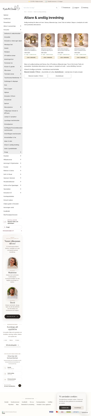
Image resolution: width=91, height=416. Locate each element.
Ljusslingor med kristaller (11, 120)
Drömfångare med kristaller (12, 134)
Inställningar (77, 407)
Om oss (32, 402)
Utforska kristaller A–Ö (8, 230)
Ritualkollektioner (9, 181)
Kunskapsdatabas (9, 196)
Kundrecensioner (15, 402)
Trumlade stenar (9, 74)
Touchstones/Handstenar (11, 77)
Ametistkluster (60, 76)
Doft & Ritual (8, 174)
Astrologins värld (9, 207)
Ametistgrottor (9, 59)
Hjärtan (6, 92)
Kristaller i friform (9, 96)
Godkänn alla (65, 407)
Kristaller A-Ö (8, 193)
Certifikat (50, 402)
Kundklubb (7, 211)
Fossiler (6, 167)
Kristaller (6, 30)
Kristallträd (7, 100)
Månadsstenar (8, 159)
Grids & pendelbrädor (10, 148)
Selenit (6, 48)
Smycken (6, 156)
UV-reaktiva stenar (9, 55)
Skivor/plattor (8, 107)
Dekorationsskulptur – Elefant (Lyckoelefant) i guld (30, 49)
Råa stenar (7, 70)
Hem (25, 11)
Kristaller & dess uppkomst (44, 404)
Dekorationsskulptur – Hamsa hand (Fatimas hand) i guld (64, 49)
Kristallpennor (8, 124)
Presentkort (7, 22)
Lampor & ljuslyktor (10, 117)
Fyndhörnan (7, 18)
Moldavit (7, 52)
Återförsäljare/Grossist (10, 215)
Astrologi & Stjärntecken (11, 163)
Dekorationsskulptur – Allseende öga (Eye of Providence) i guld (47, 49)
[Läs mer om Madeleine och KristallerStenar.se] (12, 262)
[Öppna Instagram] (3, 413)
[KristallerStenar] (11, 7)
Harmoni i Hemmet (9, 178)
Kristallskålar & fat (10, 137)
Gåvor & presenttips (10, 26)
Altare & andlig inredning (11, 145)
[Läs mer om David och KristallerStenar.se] (12, 292)
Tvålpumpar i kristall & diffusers (11, 112)
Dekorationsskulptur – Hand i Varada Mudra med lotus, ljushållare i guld (80, 49)
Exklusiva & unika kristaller (12, 33)
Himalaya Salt (8, 44)
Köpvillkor (11, 404)
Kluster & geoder (9, 66)
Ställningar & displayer (11, 81)
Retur (17, 404)
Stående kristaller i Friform (35, 76)
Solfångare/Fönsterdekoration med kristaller (13, 129)
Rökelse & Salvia (9, 170)
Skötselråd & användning (27, 404)
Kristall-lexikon (8, 200)
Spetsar (6, 103)
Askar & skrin (8, 141)
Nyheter (6, 15)
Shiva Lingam (8, 89)
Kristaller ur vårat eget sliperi (13, 41)
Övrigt (6, 152)
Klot (5, 85)
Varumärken (7, 189)
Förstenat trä (8, 63)
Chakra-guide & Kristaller (11, 204)
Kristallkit (7, 37)
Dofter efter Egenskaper (11, 185)
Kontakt (6, 402)
